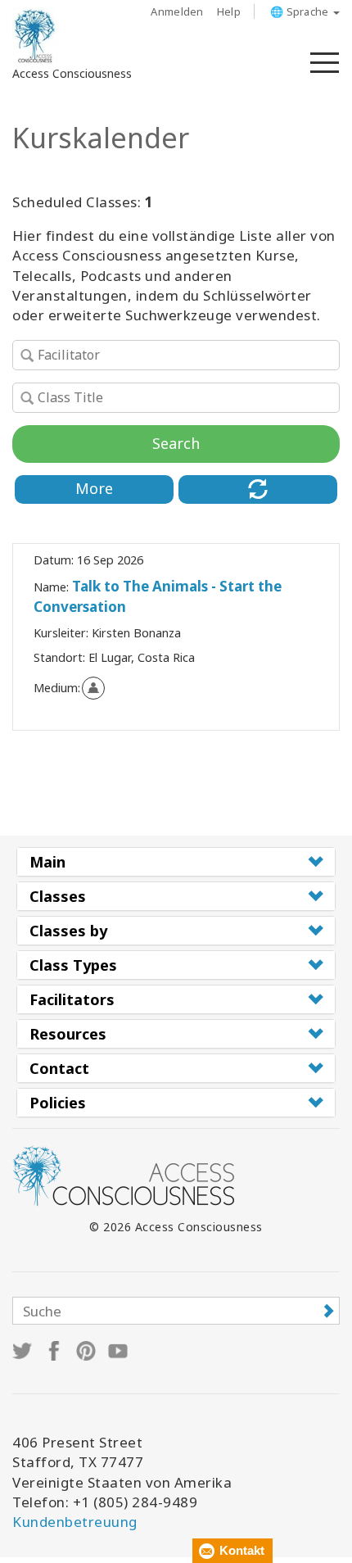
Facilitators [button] (72, 999)
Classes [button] (57, 896)
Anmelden (177, 11)
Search (176, 443)
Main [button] (47, 862)
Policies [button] (57, 1102)
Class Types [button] (73, 965)
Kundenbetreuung (75, 1521)
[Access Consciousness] (34, 36)
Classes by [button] (68, 930)
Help (229, 11)
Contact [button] (59, 1068)
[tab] (176, 862)
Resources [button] (67, 1034)
